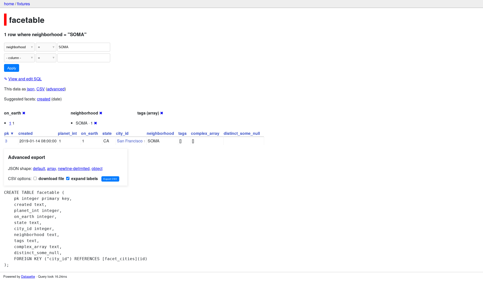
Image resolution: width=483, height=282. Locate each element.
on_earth (89, 133)
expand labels (84, 178)
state (107, 133)
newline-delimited (74, 168)
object (97, 168)
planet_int (67, 133)
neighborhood (160, 133)
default (39, 168)
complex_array (205, 133)
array (51, 168)
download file (50, 178)
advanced (56, 89)
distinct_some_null (242, 133)
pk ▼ (9, 133)
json (30, 89)
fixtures (23, 4)
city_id (122, 133)
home (9, 4)
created (43, 99)
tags (182, 133)
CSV (40, 89)
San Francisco (130, 141)
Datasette (28, 276)
